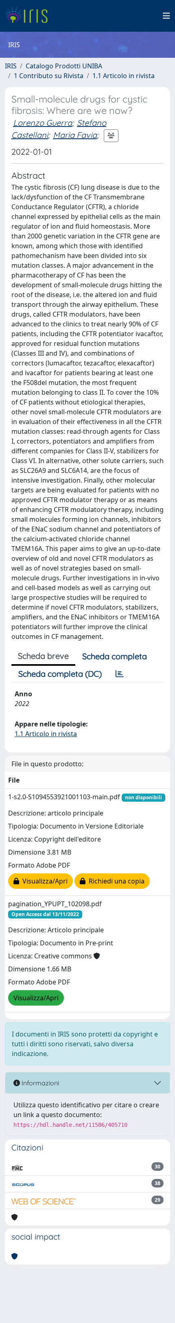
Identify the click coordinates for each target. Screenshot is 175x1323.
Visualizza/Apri (43, 881)
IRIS (11, 65)
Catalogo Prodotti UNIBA (64, 65)
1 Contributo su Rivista (48, 75)
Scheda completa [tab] (114, 656)
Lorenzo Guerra (42, 123)
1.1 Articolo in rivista (123, 75)
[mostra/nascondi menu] (166, 16)
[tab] (120, 673)
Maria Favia (75, 135)
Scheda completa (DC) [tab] (60, 674)
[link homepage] (29, 16)
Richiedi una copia (114, 881)
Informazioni (39, 1083)
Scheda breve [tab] (43, 656)
